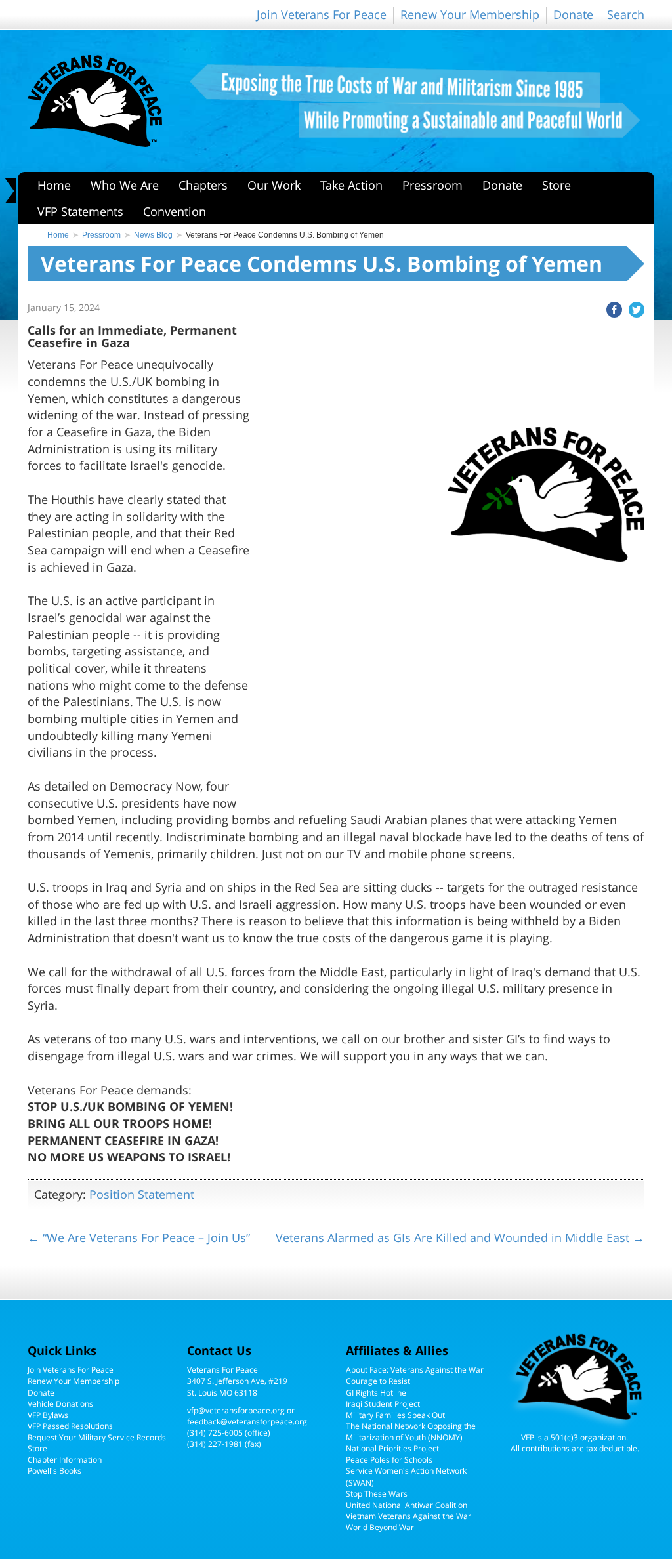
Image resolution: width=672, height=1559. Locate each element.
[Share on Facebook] (611, 308)
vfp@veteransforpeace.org (236, 1410)
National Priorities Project (392, 1448)
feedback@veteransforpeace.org (247, 1421)
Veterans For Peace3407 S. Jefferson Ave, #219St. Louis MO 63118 (237, 1381)
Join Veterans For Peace (322, 14)
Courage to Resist (378, 1380)
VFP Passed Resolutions (70, 1426)
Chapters (203, 185)
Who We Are (125, 185)
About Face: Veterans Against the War (415, 1369)
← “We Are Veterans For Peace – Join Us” (139, 1237)
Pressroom (432, 185)
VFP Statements (80, 211)
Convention (174, 211)
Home (54, 185)
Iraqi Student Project (383, 1403)
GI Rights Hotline (376, 1392)
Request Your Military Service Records (97, 1437)
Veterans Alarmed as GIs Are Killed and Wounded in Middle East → (460, 1237)
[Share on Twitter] (633, 308)
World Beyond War (380, 1527)
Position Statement (141, 1194)
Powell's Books (54, 1470)
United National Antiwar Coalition (406, 1504)
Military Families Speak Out (395, 1415)
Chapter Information (65, 1459)
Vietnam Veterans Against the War (408, 1516)
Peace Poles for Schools (389, 1459)
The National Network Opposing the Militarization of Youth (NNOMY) (411, 1432)
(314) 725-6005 (215, 1432)
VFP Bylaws (48, 1415)
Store (556, 185)
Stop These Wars (377, 1493)
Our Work (274, 185)
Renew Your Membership (469, 14)
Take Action (351, 185)
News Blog (153, 234)
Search (625, 14)
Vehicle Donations (60, 1403)
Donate (573, 14)
